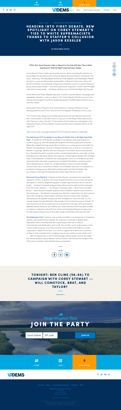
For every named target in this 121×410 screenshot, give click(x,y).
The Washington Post (34, 217)
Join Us (85, 335)
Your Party (69, 10)
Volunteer (107, 10)
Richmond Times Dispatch (36, 177)
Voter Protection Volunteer (92, 10)
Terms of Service (65, 397)
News (78, 10)
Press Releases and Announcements (67, 23)
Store (81, 385)
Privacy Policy (55, 397)
